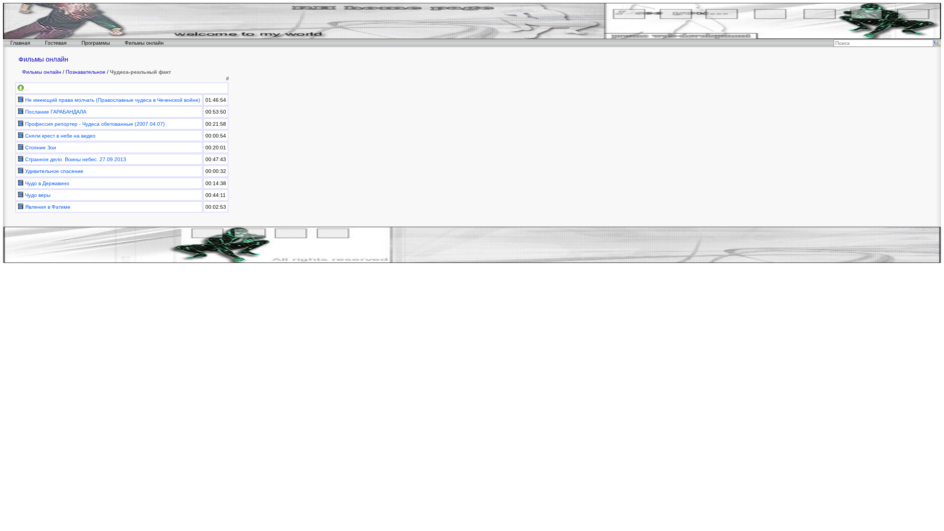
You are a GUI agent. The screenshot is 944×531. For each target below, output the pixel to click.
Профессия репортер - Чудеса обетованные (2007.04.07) (94, 124)
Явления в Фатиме (47, 207)
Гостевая (56, 43)
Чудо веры (37, 195)
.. (26, 88)
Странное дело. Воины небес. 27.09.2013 (75, 159)
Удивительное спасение (53, 171)
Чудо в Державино (46, 183)
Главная (20, 43)
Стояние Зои (40, 147)
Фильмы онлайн (144, 43)
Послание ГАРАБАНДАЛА (55, 112)
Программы (95, 43)
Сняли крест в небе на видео (60, 136)
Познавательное (85, 72)
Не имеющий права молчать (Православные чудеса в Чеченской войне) (112, 100)
